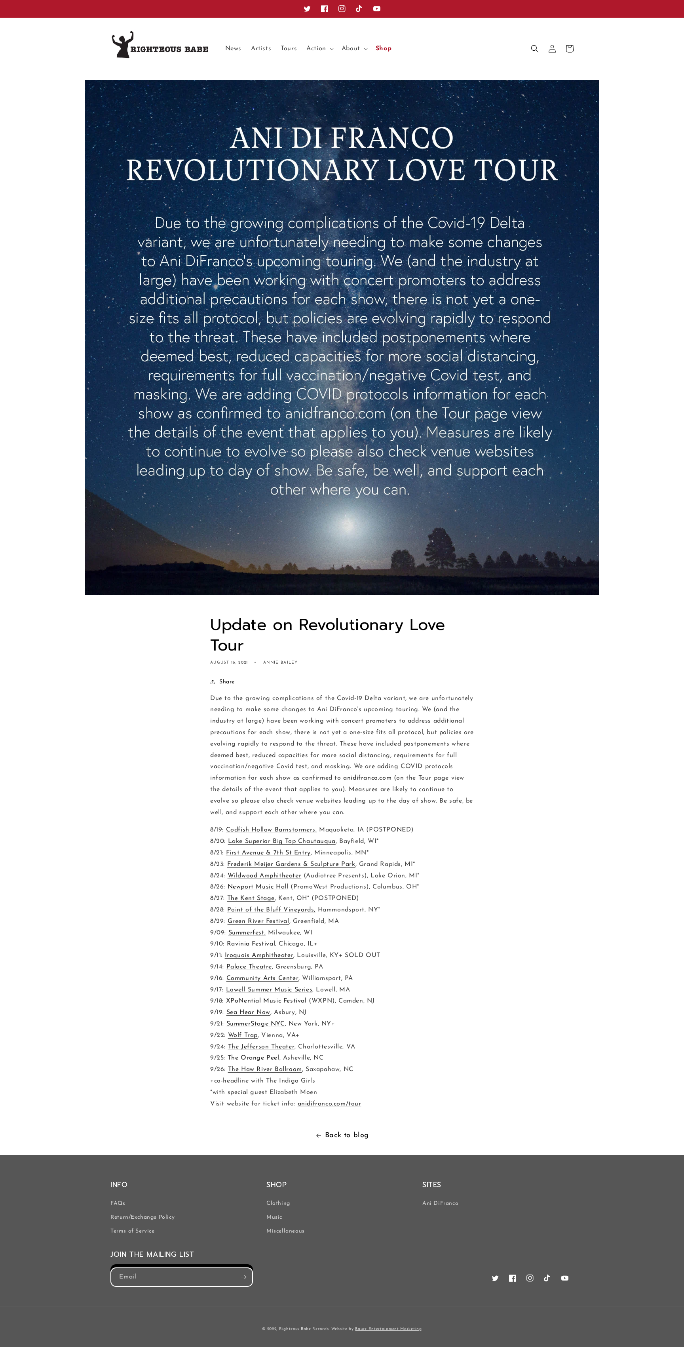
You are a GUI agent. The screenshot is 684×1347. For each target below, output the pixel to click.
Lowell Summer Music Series (269, 990)
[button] (319, 49)
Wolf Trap (243, 1035)
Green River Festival (258, 921)
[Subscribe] (243, 1277)
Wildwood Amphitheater (265, 876)
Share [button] (227, 682)
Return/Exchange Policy (142, 1217)
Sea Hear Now (248, 1012)
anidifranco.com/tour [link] (329, 1104)
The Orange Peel (253, 1058)
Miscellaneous (285, 1231)
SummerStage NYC (255, 1024)
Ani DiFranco (440, 1203)
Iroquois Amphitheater (259, 955)
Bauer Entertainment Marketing (388, 1329)
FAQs (117, 1203)
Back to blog (347, 1135)
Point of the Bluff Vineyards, (271, 910)
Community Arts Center (262, 978)
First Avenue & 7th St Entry (268, 853)
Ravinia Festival (251, 944)
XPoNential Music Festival (267, 1001)
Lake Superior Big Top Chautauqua (282, 841)
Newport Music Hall (258, 887)
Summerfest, (247, 933)
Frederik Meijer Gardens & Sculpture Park (291, 864)
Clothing (278, 1203)
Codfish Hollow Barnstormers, (271, 830)
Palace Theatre (249, 967)
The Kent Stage (251, 898)
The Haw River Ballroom (265, 1069)
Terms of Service (132, 1231)
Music (274, 1217)
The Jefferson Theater (261, 1047)
